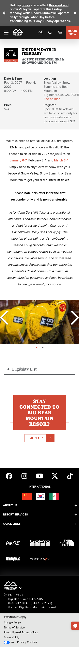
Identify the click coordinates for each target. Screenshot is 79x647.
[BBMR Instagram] (24, 475)
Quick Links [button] (11, 524)
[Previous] (4, 318)
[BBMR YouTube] (39, 475)
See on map (52, 99)
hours (26, 5)
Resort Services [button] (15, 514)
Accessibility (11, 637)
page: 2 (43, 348)
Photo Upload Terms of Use (21, 632)
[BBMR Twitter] (55, 475)
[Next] (73, 318)
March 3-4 (61, 160)
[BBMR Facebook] (9, 475)
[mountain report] (40, 32)
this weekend (58, 5)
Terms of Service (14, 627)
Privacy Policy (12, 623)
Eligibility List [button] (24, 369)
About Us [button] (10, 505)
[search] (50, 32)
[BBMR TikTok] (70, 475)
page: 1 (36, 348)
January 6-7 (18, 160)
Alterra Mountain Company (15, 617)
